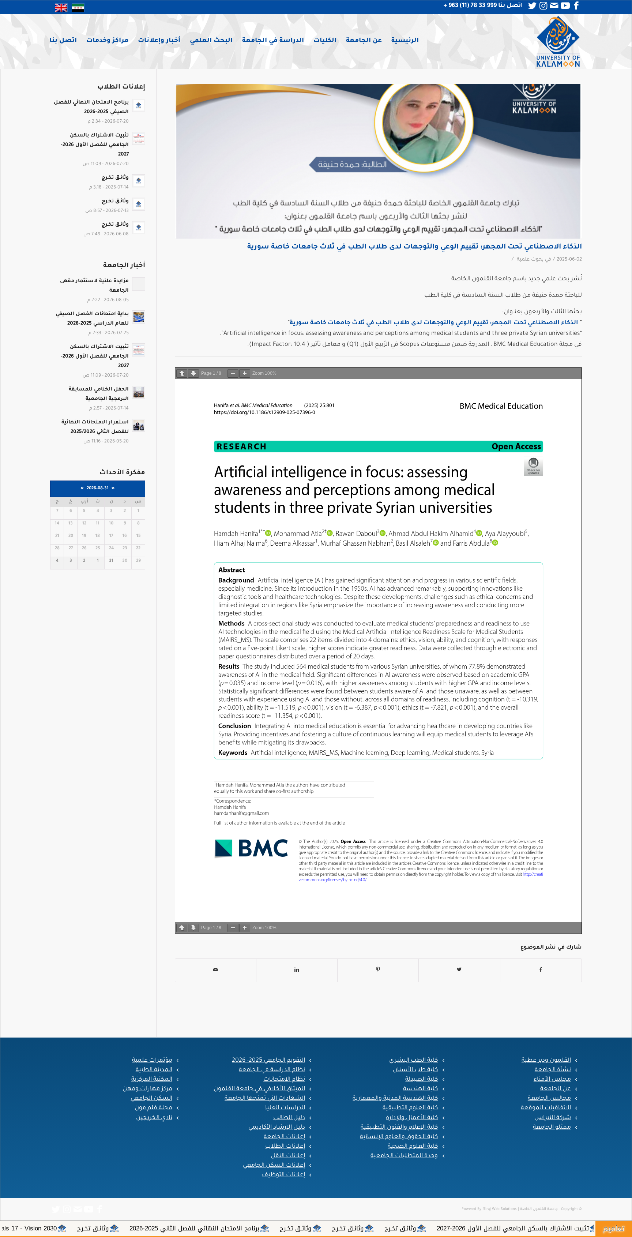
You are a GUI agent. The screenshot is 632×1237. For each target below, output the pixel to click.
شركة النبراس (552, 1118)
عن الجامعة (555, 1089)
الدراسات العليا (285, 1108)
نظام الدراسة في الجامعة (272, 1070)
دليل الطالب (289, 1118)
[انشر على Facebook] (541, 970)
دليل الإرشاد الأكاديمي (276, 1127)
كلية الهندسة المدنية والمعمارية (395, 1098)
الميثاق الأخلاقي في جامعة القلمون (259, 1089)
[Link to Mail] (554, 5)
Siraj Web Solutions (500, 1209)
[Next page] (193, 373)
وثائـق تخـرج (555, 1228)
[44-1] (378, 161)
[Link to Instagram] (543, 5)
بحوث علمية (530, 259)
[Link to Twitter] (532, 5)
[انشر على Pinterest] (378, 970)
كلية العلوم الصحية (413, 1146)
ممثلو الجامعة (552, 1127)
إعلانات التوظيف (283, 1175)
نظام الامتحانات (284, 1079)
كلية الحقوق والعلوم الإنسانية (399, 1137)
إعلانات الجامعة (284, 1137)
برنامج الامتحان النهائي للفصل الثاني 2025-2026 (349, 1228)
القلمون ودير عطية (546, 1060)
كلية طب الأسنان (415, 1070)
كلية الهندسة (420, 1089)
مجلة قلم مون (153, 1108)
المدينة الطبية (154, 1070)
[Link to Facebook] (576, 5)
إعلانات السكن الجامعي (274, 1165)
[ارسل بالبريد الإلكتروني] (215, 970)
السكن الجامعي (151, 1098)
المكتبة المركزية (151, 1079)
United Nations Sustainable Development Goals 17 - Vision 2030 (122, 1228)
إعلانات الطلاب (285, 1146)
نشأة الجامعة (553, 1070)
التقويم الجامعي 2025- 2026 (268, 1060)
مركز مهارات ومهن (147, 1089)
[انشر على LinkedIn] (296, 970)
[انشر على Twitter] (459, 970)
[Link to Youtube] (565, 5)
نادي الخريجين (154, 1118)
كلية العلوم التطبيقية (410, 1108)
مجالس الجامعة (549, 1098)
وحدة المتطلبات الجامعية (404, 1156)
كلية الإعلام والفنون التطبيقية (399, 1127)
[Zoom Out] (232, 373)
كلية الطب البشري (413, 1060)
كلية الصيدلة (421, 1079)
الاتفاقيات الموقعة (546, 1108)
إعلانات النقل (288, 1156)
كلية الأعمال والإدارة (412, 1118)
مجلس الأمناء (552, 1079)
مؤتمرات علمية (152, 1060)
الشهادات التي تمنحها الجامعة (265, 1098)
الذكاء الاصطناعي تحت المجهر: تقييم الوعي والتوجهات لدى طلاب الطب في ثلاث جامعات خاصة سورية (414, 247)
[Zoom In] (244, 373)
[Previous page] (181, 373)
